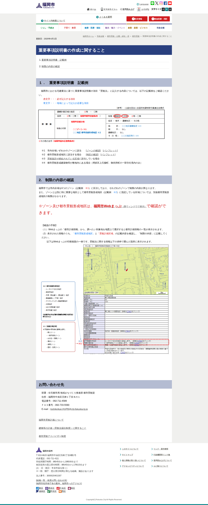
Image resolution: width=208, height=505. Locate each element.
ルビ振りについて (161, 466)
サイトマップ (127, 455)
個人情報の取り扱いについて (134, 460)
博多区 (51, 488)
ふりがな (145, 9)
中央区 (62, 488)
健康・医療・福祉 (92, 28)
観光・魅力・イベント (115, 28)
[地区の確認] (92, 154)
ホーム (93, 9)
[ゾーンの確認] (93, 150)
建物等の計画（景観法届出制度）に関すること (62, 428)
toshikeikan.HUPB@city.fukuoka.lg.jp (69, 409)
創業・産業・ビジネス (138, 28)
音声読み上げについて (163, 460)
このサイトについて (130, 449)
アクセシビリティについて (133, 466)
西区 (64, 491)
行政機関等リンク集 (162, 455)
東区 (41, 488)
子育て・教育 (70, 28)
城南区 (42, 491)
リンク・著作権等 (161, 449)
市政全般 (161, 28)
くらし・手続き (47, 28)
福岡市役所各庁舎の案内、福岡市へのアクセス (59, 483)
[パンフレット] (110, 150)
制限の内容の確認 (51, 66)
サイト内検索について (54, 20)
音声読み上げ (128, 9)
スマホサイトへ (110, 9)
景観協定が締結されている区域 (63, 158)
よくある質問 (105, 17)
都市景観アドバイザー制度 (52, 436)
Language (144, 4)
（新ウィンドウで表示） (120, 206)
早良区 (53, 491)
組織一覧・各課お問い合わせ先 (51, 480)
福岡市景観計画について (51, 420)
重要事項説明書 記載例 (54, 60)
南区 (73, 488)
